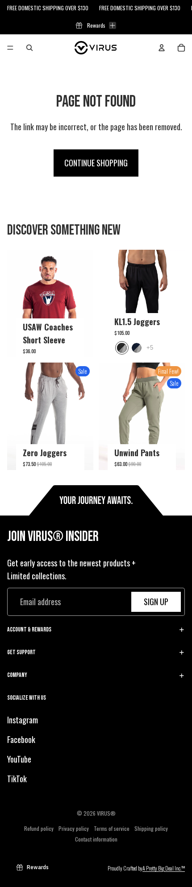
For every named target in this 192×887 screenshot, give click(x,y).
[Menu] (10, 47)
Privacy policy (73, 828)
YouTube (19, 759)
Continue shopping (96, 163)
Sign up (156, 601)
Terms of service (111, 828)
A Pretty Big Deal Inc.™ (163, 868)
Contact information (96, 838)
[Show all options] (149, 348)
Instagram (22, 720)
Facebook (21, 739)
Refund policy (39, 828)
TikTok (17, 778)
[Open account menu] (161, 48)
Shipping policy (151, 828)
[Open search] (29, 48)
